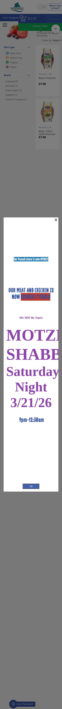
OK (31, 486)
